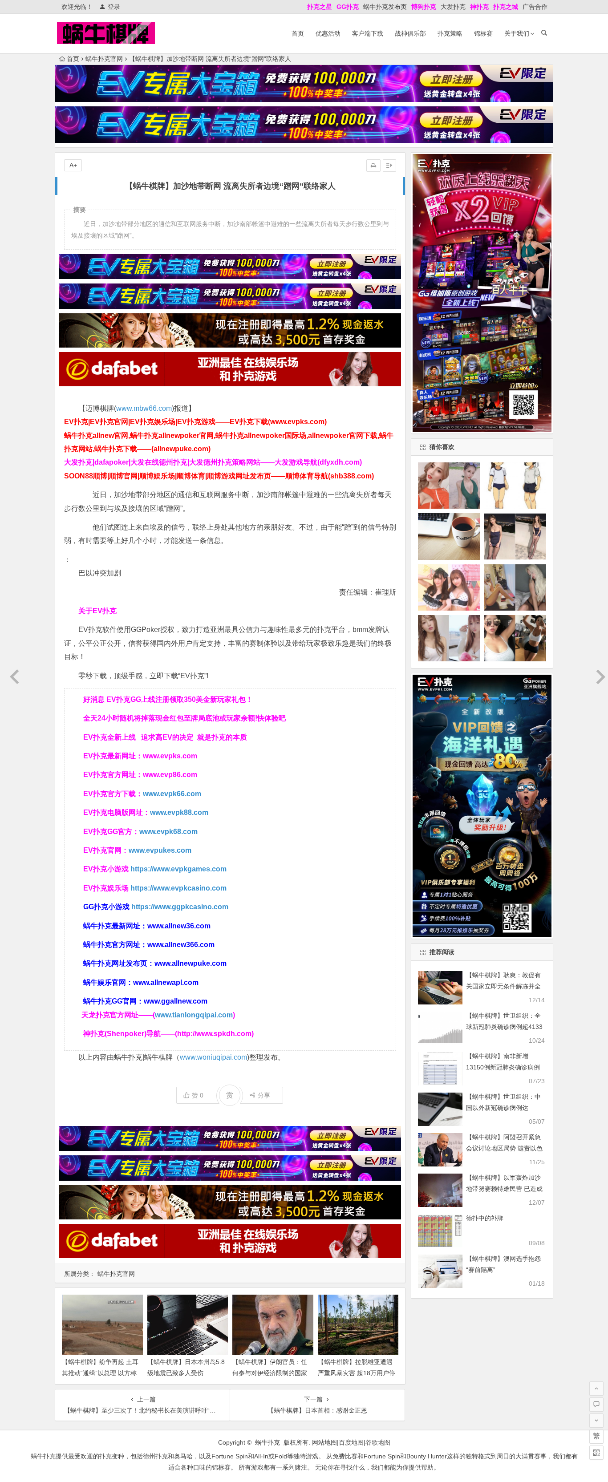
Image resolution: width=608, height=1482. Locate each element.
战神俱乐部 (410, 33)
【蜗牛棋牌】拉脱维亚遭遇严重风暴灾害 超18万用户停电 (356, 1373)
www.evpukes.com (160, 850)
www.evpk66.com (172, 794)
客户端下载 (367, 33)
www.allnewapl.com (166, 982)
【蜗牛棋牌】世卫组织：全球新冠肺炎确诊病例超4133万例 (504, 1026)
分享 (264, 1095)
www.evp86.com (170, 774)
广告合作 (535, 6)
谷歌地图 (377, 1442)
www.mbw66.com (144, 408)
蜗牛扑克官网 (104, 58)
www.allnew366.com (181, 944)
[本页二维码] (596, 1453)
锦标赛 (483, 33)
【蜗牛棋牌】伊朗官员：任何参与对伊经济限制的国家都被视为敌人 (269, 1373)
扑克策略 (450, 33)
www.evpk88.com (179, 812)
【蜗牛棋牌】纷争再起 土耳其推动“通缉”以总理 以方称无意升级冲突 (100, 1373)
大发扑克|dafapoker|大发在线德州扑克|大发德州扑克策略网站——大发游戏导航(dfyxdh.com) (213, 462)
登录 (114, 6)
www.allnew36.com (179, 926)
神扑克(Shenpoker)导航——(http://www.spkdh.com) (168, 1033)
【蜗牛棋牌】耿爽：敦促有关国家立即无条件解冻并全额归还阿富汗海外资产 (503, 986)
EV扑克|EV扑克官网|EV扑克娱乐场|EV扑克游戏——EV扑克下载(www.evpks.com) (195, 421)
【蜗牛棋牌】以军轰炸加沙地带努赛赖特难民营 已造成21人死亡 (504, 1188)
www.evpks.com (170, 756)
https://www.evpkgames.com (178, 869)
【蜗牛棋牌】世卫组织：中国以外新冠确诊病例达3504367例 (503, 1107)
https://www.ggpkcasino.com (179, 907)
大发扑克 (453, 6)
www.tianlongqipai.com (194, 1015)
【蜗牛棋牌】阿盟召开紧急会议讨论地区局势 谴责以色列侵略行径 (504, 1148)
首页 (298, 33)
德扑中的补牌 (484, 1218)
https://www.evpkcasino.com (178, 888)
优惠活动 (328, 33)
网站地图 (324, 1442)
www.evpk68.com (168, 831)
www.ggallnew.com (175, 1001)
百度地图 (351, 1442)
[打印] (373, 165)
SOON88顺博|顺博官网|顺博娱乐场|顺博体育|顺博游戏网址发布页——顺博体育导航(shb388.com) (219, 476)
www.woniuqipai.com (213, 1057)
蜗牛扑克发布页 (385, 6)
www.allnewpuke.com (190, 963)
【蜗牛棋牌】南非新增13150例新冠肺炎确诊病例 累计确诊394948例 (503, 1067)
